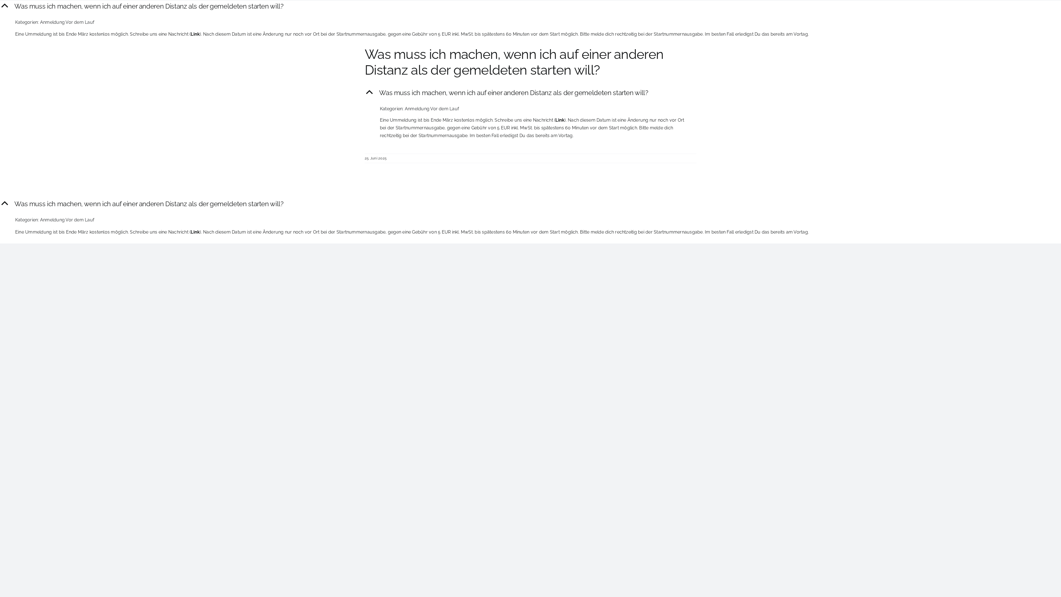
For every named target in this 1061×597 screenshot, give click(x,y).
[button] (530, 6)
